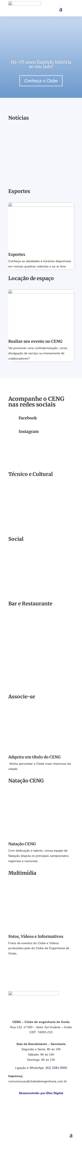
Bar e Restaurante (28, 628)
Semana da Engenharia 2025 (37, 499)
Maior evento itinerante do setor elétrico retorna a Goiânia (40, 149)
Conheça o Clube (41, 80)
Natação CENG (22, 843)
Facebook (28, 417)
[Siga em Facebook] (36, 1141)
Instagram (29, 431)
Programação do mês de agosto (40, 563)
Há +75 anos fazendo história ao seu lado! (41, 64)
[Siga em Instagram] (45, 1141)
